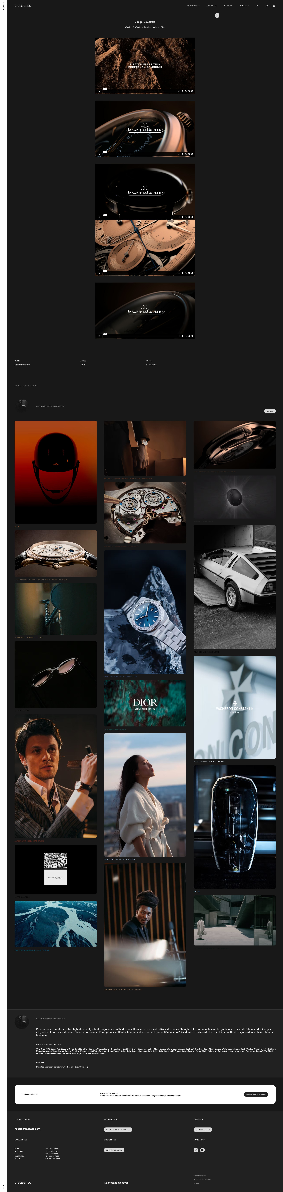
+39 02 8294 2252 (52, 1158)
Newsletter (204, 1130)
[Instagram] (267, 6)
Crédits (196, 1183)
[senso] (4, 6)
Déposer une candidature (118, 1130)
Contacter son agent (256, 1094)
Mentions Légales (200, 1175)
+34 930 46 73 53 (52, 1156)
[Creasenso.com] (23, 6)
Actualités (212, 6)
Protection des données (202, 1179)
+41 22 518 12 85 (51, 1153)
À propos (228, 6)
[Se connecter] (274, 6)
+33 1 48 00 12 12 (52, 1149)
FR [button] (257, 6)
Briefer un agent (114, 1150)
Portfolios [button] (192, 6)
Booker (270, 411)
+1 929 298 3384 (51, 1151)
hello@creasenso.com (27, 1129)
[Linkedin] (202, 1150)
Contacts (244, 6)
